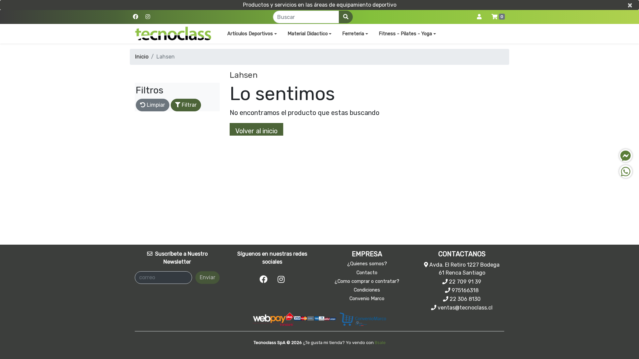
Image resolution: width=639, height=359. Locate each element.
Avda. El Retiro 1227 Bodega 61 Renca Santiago (464, 269)
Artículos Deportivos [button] (250, 34)
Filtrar (188, 105)
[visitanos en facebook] (135, 17)
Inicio (141, 57)
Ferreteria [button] (353, 34)
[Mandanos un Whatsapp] (625, 171)
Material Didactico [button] (308, 34)
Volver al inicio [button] (256, 131)
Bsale (380, 342)
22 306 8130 (464, 299)
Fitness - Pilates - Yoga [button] (405, 34)
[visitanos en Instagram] (147, 17)
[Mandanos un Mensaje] (625, 155)
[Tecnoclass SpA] (173, 34)
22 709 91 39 (464, 282)
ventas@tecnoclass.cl (464, 307)
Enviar (207, 277)
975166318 (464, 290)
